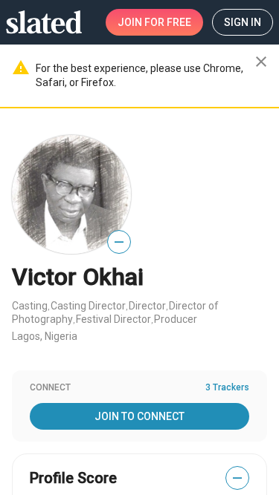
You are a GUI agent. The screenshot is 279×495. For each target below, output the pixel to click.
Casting (30, 306)
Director (147, 306)
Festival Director (113, 319)
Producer (175, 319)
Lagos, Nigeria (44, 336)
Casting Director (88, 306)
